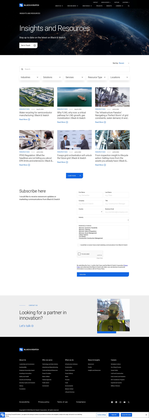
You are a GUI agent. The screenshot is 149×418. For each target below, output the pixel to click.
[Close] (146, 415)
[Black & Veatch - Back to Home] (29, 5)
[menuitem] (95, 2)
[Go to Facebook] (112, 402)
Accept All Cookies (126, 414)
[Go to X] (129, 402)
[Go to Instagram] (120, 402)
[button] (129, 6)
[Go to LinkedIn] (116, 402)
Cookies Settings (101, 414)
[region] (74, 415)
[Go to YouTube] (124, 402)
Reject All (114, 414)
